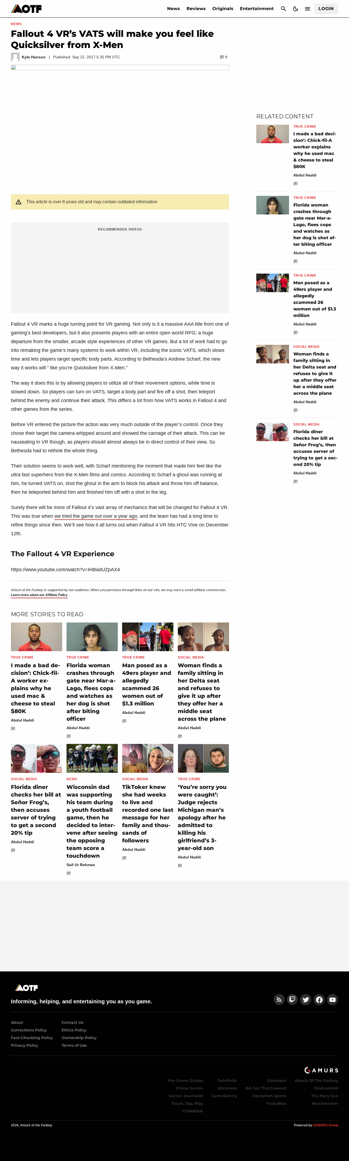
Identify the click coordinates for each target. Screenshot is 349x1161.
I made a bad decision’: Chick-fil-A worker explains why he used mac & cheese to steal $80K (35, 688)
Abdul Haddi (22, 720)
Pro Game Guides (185, 1080)
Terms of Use (74, 1045)
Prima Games (189, 1088)
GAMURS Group (325, 1125)
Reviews (196, 8)
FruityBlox (276, 1103)
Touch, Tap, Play (187, 1103)
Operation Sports (269, 1095)
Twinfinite (227, 1080)
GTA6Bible (192, 1111)
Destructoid (326, 1088)
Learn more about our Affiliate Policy (39, 595)
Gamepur (277, 1080)
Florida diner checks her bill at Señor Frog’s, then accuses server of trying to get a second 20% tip (36, 810)
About (17, 1022)
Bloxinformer (325, 1103)
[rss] (279, 999)
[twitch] (292, 999)
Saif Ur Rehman (81, 865)
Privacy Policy (24, 1045)
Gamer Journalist (186, 1095)
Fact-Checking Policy (32, 1037)
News (173, 8)
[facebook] (319, 999)
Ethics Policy (74, 1030)
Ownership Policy (79, 1037)
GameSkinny (224, 1095)
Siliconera (227, 1088)
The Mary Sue (324, 1095)
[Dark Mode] (295, 8)
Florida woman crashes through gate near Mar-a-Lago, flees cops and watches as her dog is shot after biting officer (314, 224)
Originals (222, 8)
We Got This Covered (266, 1088)
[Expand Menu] (307, 8)
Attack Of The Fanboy (316, 1080)
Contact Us (72, 1022)
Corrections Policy (29, 1030)
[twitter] (305, 999)
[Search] (283, 8)
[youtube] (332, 999)
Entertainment (257, 8)
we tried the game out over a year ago (96, 516)
